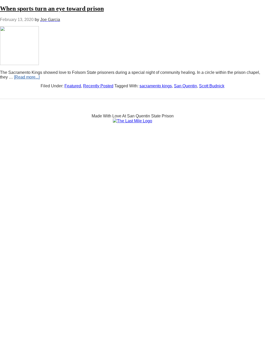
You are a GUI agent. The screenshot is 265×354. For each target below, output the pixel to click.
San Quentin (185, 86)
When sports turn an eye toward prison (52, 8)
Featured (72, 86)
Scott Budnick (211, 86)
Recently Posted (98, 86)
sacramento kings (155, 86)
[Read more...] (27, 77)
